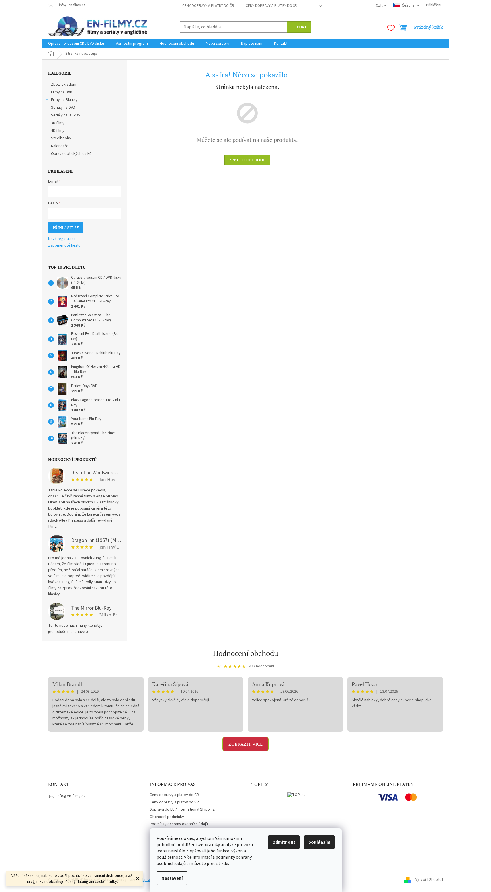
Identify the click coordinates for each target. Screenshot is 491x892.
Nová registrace (62, 239)
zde (224, 863)
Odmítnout (283, 842)
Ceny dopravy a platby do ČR (208, 5)
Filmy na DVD (61, 92)
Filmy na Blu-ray (64, 100)
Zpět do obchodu (247, 160)
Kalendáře (60, 146)
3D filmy (57, 123)
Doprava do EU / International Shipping (182, 809)
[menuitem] (76, 43)
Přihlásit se (66, 227)
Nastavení (172, 878)
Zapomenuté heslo (64, 245)
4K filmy (57, 131)
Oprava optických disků (71, 154)
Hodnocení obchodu (245, 653)
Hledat (299, 27)
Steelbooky (61, 138)
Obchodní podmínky (167, 817)
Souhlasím (319, 842)
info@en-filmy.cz (71, 796)
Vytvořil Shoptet (429, 880)
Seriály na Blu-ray (65, 115)
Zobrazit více (245, 744)
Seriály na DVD (63, 107)
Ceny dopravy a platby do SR (271, 5)
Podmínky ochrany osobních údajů (179, 824)
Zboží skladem (63, 84)
